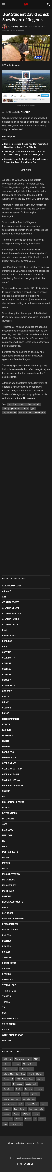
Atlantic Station (35, 1074)
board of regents (16, 404)
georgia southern (11, 1099)
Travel (6, 1002)
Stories (6, 974)
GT (3, 796)
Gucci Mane (31, 1104)
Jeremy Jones (17, 26)
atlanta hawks (27, 1069)
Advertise (20, 1143)
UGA (4, 1013)
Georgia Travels (11, 780)
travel (42, 1119)
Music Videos (9, 885)
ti (35, 1119)
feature (39, 1089)
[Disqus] (26, 459)
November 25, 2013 (37, 26)
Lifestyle (7, 835)
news (36, 1114)
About (10, 1143)
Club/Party (8, 658)
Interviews (8, 819)
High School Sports (13, 802)
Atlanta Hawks (10, 619)
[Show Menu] (3, 4)
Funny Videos (9, 758)
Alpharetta (19, 1059)
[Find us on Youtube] (28, 1164)
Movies (6, 863)
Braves (7, 1084)
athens (7, 1064)
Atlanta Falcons (11, 613)
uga (5, 1124)
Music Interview (11, 874)
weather (7, 1041)
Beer (4, 630)
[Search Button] (48, 4)
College (6, 663)
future (25, 1094)
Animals (6, 591)
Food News (8, 752)
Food (6, 1094)
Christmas (8, 1089)
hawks (44, 1104)
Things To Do (9, 991)
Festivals (7, 735)
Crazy (5, 697)
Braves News (9, 636)
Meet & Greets (10, 852)
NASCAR (26, 1114)
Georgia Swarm (10, 774)
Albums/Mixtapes (12, 586)
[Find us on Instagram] (25, 1164)
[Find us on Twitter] (21, 1164)
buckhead (17, 1084)
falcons (28, 1089)
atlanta (16, 1064)
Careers (30, 1143)
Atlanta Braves (10, 602)
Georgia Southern (12, 769)
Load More (26, 170)
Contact (40, 1143)
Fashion (6, 730)
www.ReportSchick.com (23, 398)
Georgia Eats (9, 763)
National (7, 896)
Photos (6, 935)
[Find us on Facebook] (17, 1164)
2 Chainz (7, 1059)
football (15, 1094)
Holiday (6, 808)
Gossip (6, 791)
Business (7, 641)
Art (4, 597)
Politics (7, 941)
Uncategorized (10, 1018)
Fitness (6, 747)
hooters (7, 1109)
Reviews (6, 946)
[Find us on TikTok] (32, 1164)
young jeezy (16, 1124)
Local (5, 846)
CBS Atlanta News (11, 65)
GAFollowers (21, 1158)
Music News (8, 880)
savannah (8, 1119)
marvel (7, 1114)
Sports (6, 968)
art (29, 1059)
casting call (31, 1084)
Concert (7, 691)
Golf (21, 1104)
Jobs (4, 824)
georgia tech (9, 1104)
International (10, 813)
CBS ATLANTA (23, 112)
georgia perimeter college (16, 408)
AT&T (36, 1059)
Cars (5, 647)
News (5, 907)
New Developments (12, 902)
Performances (10, 924)
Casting (6, 652)
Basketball (8, 1079)
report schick (10, 413)
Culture (6, 708)
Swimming (7, 980)
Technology (9, 985)
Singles (6, 952)
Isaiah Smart (19, 1109)
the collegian (25, 413)
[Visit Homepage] (26, 4)
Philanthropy (10, 930)
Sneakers (7, 957)
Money (5, 857)
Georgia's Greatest (12, 785)
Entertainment (10, 719)
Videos (5, 1029)
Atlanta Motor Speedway (14, 1074)
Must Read (8, 891)
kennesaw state (36, 1109)
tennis (28, 1119)
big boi (40, 1079)
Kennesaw (7, 830)
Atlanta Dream (10, 608)
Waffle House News (12, 1035)
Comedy (6, 680)
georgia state (29, 1099)
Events (6, 724)
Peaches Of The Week (13, 918)
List (4, 841)
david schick (33, 404)
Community (8, 685)
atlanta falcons (10, 1069)
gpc (32, 408)
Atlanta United (10, 624)
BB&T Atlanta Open (25, 1079)
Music (5, 869)
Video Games (9, 1024)
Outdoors (7, 913)
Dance (5, 713)
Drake (19, 1089)
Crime (5, 702)
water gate (40, 413)
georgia (35, 1094)
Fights (6, 741)
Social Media (9, 963)
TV (3, 1007)
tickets (6, 996)
